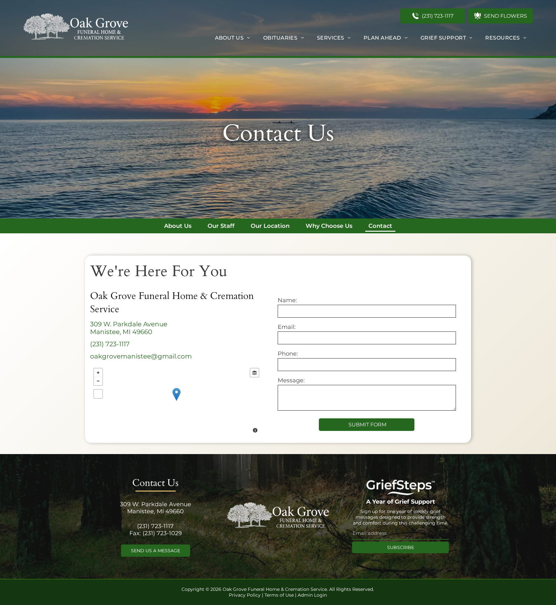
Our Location (270, 225)
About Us (177, 225)
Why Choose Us (329, 225)
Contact (380, 225)
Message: (291, 380)
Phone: (288, 353)
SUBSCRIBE (400, 547)
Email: (287, 326)
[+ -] (176, 401)
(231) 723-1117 (110, 344)
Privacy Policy (245, 595)
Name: (287, 300)
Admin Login (312, 595)
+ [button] (98, 372)
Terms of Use (279, 595)
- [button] (98, 381)
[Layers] (254, 372)
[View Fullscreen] (98, 394)
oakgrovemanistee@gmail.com (141, 356)
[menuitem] (232, 38)
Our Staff (221, 225)
